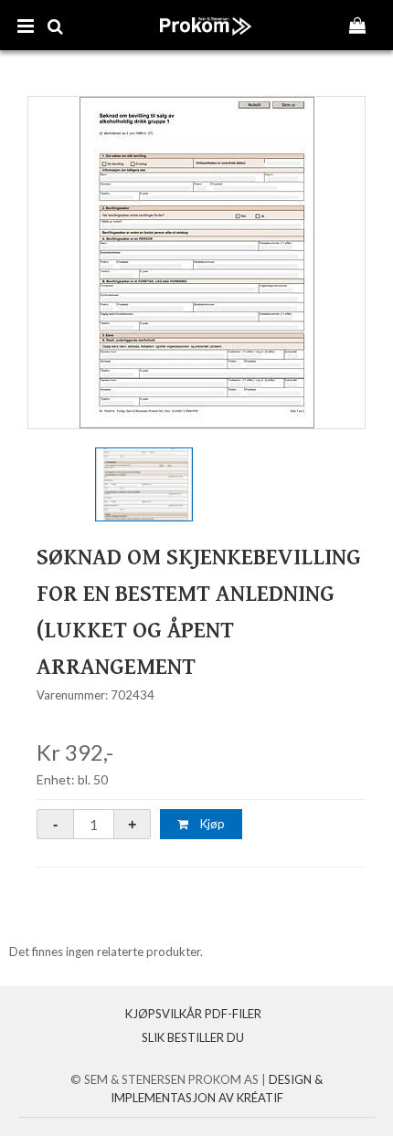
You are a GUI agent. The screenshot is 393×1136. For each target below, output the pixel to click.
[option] (196, 262)
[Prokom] (206, 44)
